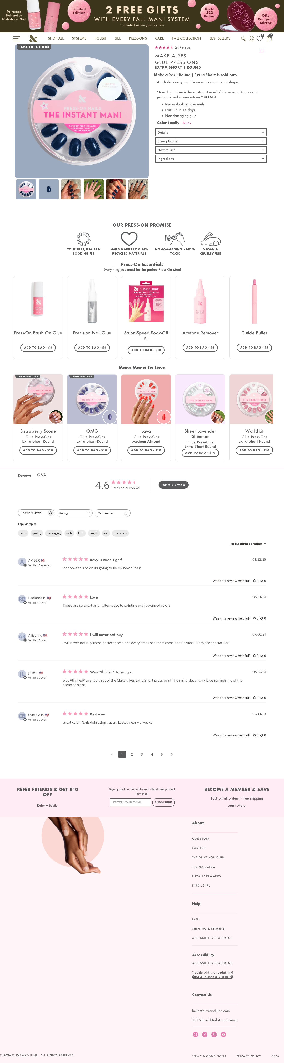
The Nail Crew (204, 866)
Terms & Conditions (209, 1056)
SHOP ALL (56, 38)
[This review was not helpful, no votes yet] (261, 581)
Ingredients (166, 158)
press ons (120, 533)
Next (144, 195)
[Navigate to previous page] (112, 754)
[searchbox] (32, 513)
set (106, 533)
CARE (159, 38)
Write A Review (173, 485)
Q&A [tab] (41, 474)
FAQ (195, 919)
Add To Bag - (40, 347)
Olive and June (25, 1055)
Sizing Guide (167, 141)
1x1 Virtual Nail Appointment (214, 1020)
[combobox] (75, 513)
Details (163, 132)
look (81, 533)
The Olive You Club (208, 857)
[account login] (252, 39)
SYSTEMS (79, 38)
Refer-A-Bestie (47, 805)
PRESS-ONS (138, 38)
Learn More (237, 805)
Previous (19, 195)
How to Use (166, 150)
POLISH (100, 38)
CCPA (275, 1056)
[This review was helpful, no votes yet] (254, 581)
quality (36, 533)
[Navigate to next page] (172, 754)
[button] (212, 977)
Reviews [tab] (24, 475)
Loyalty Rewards (206, 876)
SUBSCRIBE (163, 802)
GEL (118, 38)
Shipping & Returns (208, 928)
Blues (187, 122)
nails (69, 533)
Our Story (201, 838)
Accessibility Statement (212, 938)
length (94, 533)
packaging (54, 533)
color (23, 533)
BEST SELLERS (219, 38)
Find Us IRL (201, 885)
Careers (198, 848)
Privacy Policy (248, 1056)
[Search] (244, 41)
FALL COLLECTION (186, 38)
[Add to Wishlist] (262, 51)
